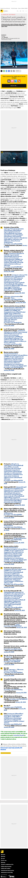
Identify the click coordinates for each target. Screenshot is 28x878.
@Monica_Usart (17, 318)
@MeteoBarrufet (20, 307)
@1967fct (15, 721)
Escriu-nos (3, 860)
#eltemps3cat (8, 572)
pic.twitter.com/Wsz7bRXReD (13, 672)
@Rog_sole (7, 319)
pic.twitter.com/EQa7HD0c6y (13, 527)
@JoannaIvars (19, 364)
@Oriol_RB (20, 262)
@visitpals (15, 275)
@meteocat (16, 232)
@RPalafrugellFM (9, 603)
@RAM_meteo (8, 313)
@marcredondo (19, 282)
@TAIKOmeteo (8, 718)
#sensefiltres (13, 671)
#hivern (6, 671)
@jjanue (6, 341)
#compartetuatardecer (11, 353)
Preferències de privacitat (7, 870)
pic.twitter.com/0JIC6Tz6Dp (13, 539)
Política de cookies (5, 868)
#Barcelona (12, 660)
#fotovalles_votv (17, 575)
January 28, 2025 (9, 370)
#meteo (6, 342)
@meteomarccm (17, 715)
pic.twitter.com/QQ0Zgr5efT (13, 724)
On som (3, 858)
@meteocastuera (17, 315)
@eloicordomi (8, 471)
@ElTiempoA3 (16, 236)
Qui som (3, 854)
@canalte (16, 467)
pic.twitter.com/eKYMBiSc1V (18, 699)
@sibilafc (7, 255)
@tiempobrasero (19, 276)
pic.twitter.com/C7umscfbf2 (13, 344)
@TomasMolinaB (9, 233)
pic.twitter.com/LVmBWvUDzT (13, 267)
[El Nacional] (2, 11)
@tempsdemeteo (18, 229)
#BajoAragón (23, 366)
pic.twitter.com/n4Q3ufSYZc (13, 290)
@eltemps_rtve (8, 279)
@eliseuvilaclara (9, 264)
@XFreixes (7, 241)
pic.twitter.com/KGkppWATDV (13, 480)
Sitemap (3, 862)
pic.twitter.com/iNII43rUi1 (12, 661)
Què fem (3, 856)
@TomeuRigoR (8, 261)
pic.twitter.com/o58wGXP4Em (13, 299)
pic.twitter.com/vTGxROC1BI (13, 707)
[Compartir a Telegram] (6, 71)
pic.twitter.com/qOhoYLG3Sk (13, 244)
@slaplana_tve (14, 366)
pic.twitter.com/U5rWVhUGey (13, 689)
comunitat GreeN (18, 735)
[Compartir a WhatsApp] (4, 71)
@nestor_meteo (8, 238)
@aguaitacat (16, 470)
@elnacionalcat (8, 278)
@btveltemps (8, 236)
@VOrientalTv (8, 580)
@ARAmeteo (17, 313)
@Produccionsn (17, 359)
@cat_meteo (7, 476)
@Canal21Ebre (8, 467)
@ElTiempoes (8, 359)
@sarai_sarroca (17, 256)
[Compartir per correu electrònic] (11, 71)
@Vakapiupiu (19, 235)
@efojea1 (21, 721)
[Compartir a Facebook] (9, 71)
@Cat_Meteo (8, 716)
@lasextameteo (17, 473)
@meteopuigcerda (17, 316)
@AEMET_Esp (16, 310)
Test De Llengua (14, 8)
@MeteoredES (15, 285)
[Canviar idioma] (23, 11)
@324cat (6, 262)
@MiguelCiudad (20, 312)
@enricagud (18, 233)
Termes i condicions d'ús (7, 864)
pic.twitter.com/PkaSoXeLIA (13, 322)
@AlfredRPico (8, 239)
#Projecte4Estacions (19, 538)
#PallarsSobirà (8, 525)
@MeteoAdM (8, 315)
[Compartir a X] (1, 71)
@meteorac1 (15, 258)
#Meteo (18, 660)
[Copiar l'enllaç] (14, 71)
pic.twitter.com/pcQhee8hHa (13, 607)
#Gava (12, 298)
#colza (18, 624)
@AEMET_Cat (19, 259)
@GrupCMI (13, 262)
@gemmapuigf (8, 232)
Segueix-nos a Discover (5, 8)
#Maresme (20, 669)
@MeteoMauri (17, 230)
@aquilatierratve (9, 276)
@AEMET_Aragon (9, 356)
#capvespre (11, 669)
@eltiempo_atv (19, 356)
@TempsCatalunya (9, 309)
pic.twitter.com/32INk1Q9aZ (13, 626)
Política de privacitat (6, 866)
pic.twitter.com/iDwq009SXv (13, 514)
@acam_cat (7, 258)
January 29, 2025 (9, 271)
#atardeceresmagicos (11, 355)
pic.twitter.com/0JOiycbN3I (12, 502)
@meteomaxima (17, 578)
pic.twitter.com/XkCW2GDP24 (13, 367)
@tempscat (19, 309)
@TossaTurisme (15, 241)
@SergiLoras (23, 238)
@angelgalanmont (9, 312)
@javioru (16, 238)
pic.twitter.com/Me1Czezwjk (13, 649)
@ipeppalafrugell (21, 487)
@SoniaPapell (8, 230)
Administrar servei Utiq (7, 872)
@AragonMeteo (22, 355)
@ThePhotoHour (9, 581)
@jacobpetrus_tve (9, 235)
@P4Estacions (8, 242)
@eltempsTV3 (8, 229)
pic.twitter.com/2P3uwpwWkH (13, 584)
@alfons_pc (17, 264)
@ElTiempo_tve (18, 278)
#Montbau (9, 657)
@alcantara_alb (17, 239)
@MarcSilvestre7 (9, 321)
